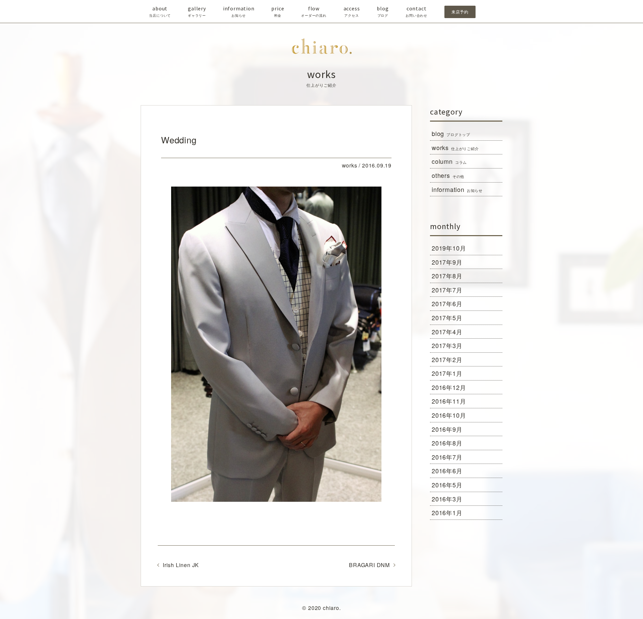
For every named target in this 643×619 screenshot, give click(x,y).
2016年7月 (447, 457)
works (455, 147)
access (352, 11)
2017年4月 (447, 331)
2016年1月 (447, 512)
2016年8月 (447, 442)
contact (416, 11)
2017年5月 (447, 317)
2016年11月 (449, 401)
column (449, 161)
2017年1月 (447, 373)
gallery (197, 11)
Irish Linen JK (181, 565)
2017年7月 (447, 289)
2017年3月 (447, 345)
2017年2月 (447, 359)
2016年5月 (447, 484)
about (160, 11)
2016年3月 (447, 498)
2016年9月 (447, 429)
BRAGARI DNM (369, 565)
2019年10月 (449, 248)
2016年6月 (447, 470)
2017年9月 (447, 262)
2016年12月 (449, 387)
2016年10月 (449, 415)
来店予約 (460, 11)
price (277, 11)
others (448, 175)
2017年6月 (447, 303)
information (239, 11)
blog (382, 11)
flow (314, 11)
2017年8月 (447, 275)
